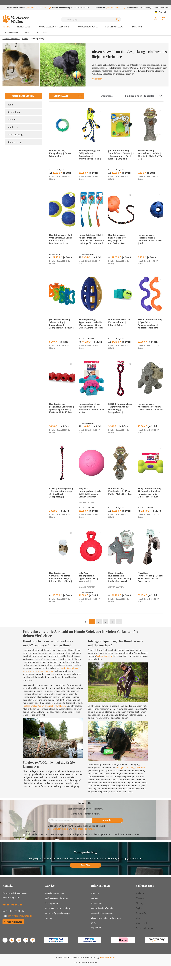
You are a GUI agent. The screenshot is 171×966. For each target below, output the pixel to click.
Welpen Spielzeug (104, 656)
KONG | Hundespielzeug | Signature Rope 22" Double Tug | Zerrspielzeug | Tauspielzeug (120, 408)
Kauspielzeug (14, 142)
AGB (98, 834)
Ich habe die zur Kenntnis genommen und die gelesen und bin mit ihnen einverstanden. (83, 834)
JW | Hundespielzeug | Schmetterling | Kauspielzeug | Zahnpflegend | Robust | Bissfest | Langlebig (61, 323)
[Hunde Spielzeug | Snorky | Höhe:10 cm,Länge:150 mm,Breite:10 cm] (121, 209)
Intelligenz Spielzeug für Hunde (130, 767)
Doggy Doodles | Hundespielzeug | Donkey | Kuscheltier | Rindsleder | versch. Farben (119, 577)
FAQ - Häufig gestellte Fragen (57, 913)
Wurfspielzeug (15, 134)
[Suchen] (117, 19)
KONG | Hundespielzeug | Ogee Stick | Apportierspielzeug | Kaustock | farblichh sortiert (150, 323)
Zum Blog (85, 865)
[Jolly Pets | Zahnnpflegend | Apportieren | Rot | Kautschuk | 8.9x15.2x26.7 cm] (91, 547)
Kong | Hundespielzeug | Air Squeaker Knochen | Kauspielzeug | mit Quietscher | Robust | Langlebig (150, 492)
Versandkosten (107, 957)
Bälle (10, 104)
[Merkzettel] (163, 19)
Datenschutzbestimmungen (51, 834)
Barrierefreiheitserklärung (102, 913)
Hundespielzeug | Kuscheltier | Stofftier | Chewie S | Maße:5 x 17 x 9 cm (150, 154)
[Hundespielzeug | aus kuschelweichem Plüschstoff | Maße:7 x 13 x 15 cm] (91, 378)
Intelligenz (13, 127)
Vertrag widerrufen (13, 921)
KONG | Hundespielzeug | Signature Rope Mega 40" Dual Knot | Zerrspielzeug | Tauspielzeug (61, 492)
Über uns (95, 893)
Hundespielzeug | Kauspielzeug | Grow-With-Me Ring (60, 153)
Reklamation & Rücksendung (57, 908)
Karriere (94, 898)
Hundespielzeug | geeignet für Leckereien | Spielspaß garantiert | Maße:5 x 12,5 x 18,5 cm (61, 408)
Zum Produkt (61, 184)
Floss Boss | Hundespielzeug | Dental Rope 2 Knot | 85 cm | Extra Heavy (150, 577)
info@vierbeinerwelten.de (20, 915)
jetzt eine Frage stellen (36, 7)
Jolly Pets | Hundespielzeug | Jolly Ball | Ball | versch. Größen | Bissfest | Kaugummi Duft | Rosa (90, 492)
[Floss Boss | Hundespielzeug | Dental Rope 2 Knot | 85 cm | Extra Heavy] (150, 547)
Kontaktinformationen (54, 893)
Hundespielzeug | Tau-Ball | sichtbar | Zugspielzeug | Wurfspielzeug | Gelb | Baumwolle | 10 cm (90, 154)
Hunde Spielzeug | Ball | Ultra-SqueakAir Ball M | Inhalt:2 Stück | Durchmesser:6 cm (61, 239)
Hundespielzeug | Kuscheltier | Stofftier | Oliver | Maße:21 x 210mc (150, 407)
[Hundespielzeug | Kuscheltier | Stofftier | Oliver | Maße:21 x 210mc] (150, 378)
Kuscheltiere (14, 112)
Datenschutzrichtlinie (58, 828)
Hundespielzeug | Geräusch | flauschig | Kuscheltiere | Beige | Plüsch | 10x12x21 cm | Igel (60, 577)
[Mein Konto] (156, 19)
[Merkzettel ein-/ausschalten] (71, 110)
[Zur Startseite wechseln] (16, 19)
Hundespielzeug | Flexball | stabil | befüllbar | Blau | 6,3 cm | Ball (150, 239)
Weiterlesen (97, 78)
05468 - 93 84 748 (12, 904)
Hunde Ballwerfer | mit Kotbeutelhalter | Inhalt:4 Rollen (119, 322)
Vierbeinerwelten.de (11, 38)
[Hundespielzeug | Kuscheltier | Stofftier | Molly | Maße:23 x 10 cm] (121, 463)
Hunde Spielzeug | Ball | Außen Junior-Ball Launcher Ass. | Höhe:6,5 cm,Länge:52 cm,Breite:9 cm (91, 239)
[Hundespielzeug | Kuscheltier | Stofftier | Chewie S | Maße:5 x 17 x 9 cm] (150, 125)
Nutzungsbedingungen (84, 828)
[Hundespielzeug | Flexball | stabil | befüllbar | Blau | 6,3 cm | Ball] (150, 209)
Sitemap (48, 918)
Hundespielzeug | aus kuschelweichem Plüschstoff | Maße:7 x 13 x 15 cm (91, 408)
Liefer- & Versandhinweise (56, 898)
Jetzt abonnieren (114, 7)
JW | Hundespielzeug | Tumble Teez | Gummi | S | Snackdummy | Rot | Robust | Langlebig (121, 154)
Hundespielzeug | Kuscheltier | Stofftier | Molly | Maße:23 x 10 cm (120, 491)
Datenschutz (96, 903)
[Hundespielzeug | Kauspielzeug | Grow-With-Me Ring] (62, 125)
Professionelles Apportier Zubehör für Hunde (44, 706)
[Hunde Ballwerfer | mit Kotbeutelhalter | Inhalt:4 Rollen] (121, 294)
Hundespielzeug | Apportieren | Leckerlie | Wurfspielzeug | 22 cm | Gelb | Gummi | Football (91, 323)
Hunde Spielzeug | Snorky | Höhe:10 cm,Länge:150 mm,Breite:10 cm (117, 239)
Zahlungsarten (51, 903)
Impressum (96, 927)
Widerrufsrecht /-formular (102, 908)
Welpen (12, 119)
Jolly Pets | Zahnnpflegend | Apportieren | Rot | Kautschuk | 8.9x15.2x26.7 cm (88, 577)
